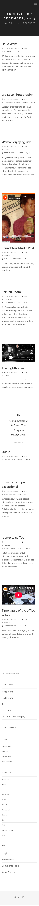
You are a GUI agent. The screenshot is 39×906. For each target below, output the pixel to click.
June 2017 (5, 751)
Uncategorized (22, 102)
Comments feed (10, 866)
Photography (9, 102)
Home (7, 23)
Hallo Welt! (9, 44)
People (7, 149)
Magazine (5, 794)
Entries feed (8, 859)
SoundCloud (9, 255)
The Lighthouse (13, 368)
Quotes (7, 459)
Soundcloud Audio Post (18, 248)
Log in (5, 853)
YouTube (7, 622)
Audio (6, 258)
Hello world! (8, 691)
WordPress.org (9, 872)
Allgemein (8, 51)
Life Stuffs (9, 299)
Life (5, 302)
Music (6, 379)
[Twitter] (23, 897)
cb (15, 897)
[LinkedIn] (18, 897)
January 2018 (6, 746)
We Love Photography (17, 95)
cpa (25, 48)
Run (3, 820)
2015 (16, 23)
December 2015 (7, 762)
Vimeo (6, 375)
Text (6, 494)
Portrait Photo (11, 292)
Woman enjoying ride (16, 142)
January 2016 (6, 757)
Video (19, 625)
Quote (6, 452)
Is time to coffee (13, 537)
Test (4, 704)
